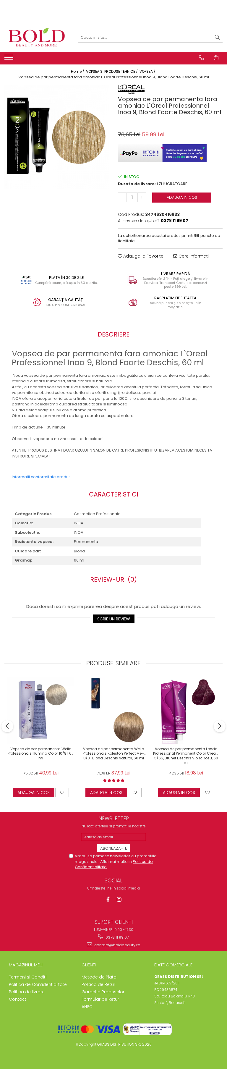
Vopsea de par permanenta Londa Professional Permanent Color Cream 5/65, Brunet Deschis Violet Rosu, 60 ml (186, 755)
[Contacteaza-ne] (201, 58)
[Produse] (9, 59)
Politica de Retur (98, 984)
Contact (17, 999)
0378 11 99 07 (117, 937)
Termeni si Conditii (28, 977)
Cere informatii (193, 256)
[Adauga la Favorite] (62, 792)
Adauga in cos (182, 197)
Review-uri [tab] (113, 579)
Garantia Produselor (103, 992)
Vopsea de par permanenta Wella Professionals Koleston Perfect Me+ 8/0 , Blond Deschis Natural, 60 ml (113, 754)
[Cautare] (217, 38)
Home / (78, 71)
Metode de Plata (99, 977)
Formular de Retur (100, 999)
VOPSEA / (148, 71)
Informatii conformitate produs (41, 477)
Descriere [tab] (113, 334)
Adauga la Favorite (142, 256)
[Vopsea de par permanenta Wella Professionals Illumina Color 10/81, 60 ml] (40, 710)
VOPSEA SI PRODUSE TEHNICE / (112, 71)
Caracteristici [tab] (113, 494)
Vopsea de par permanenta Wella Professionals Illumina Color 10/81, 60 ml (41, 754)
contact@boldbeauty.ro (116, 945)
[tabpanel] (56, 137)
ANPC (87, 1007)
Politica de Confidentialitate (38, 984)
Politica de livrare (27, 992)
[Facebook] (108, 899)
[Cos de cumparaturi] (216, 58)
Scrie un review (113, 619)
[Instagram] (119, 899)
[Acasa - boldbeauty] (36, 37)
